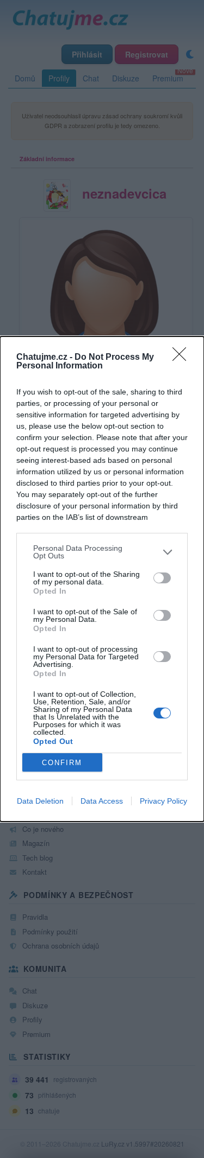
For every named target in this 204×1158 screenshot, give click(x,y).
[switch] (162, 577)
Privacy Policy (163, 801)
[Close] (182, 357)
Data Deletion (40, 801)
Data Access (102, 801)
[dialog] (102, 579)
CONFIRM (62, 763)
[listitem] (102, 551)
